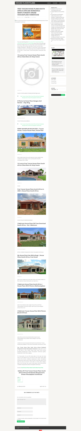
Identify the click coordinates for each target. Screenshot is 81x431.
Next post (42, 386)
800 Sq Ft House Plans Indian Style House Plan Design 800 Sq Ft (57, 40)
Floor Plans (53, 79)
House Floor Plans (25, 427)
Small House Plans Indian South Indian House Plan (32, 367)
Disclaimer (55, 3)
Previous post (22, 386)
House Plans (27, 17)
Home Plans (53, 81)
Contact (49, 3)
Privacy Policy (62, 3)
